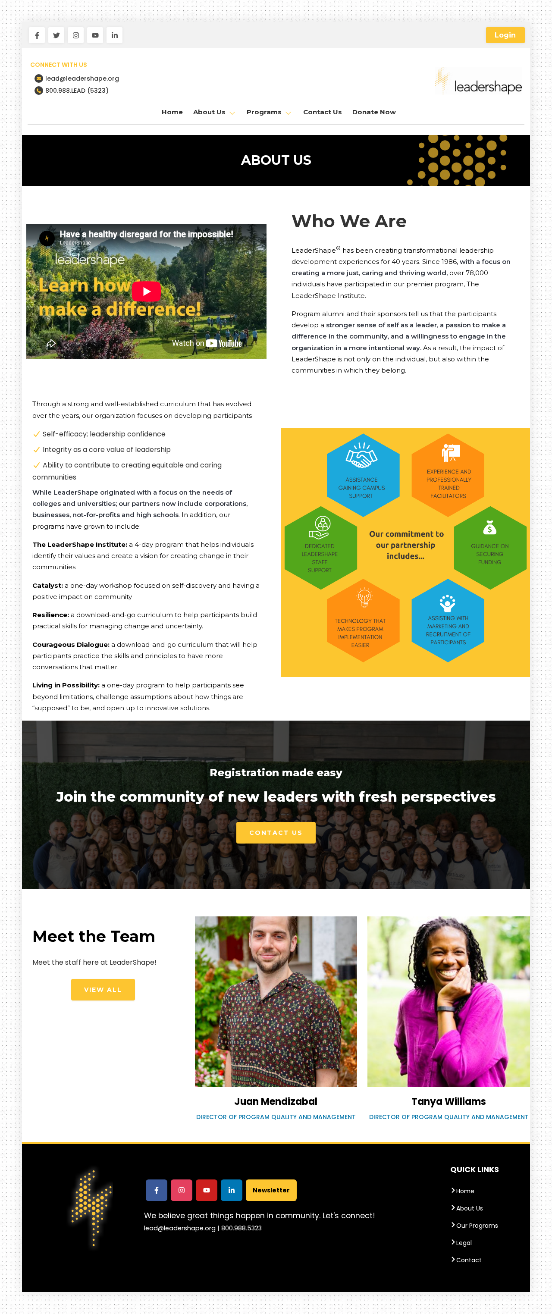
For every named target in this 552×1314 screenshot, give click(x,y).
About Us (469, 1208)
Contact (469, 1260)
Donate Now (374, 112)
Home (172, 112)
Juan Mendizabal (275, 1101)
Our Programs (477, 1225)
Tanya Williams (448, 1101)
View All (103, 990)
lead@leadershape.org (82, 78)
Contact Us (322, 112)
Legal (464, 1243)
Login (505, 35)
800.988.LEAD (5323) (77, 90)
